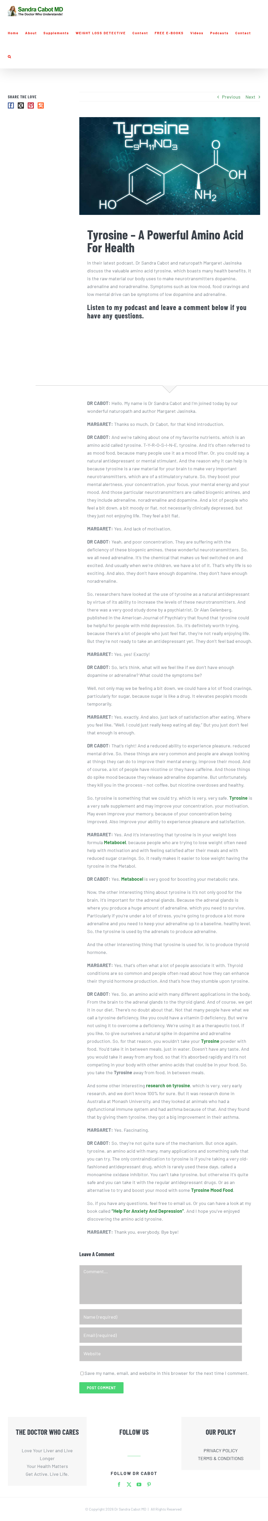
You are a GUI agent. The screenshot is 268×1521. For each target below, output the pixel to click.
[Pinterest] (31, 105)
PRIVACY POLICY (221, 1450)
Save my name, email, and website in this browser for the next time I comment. (167, 1373)
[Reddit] (41, 105)
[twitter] (129, 1484)
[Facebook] (11, 105)
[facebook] (119, 1484)
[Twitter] (21, 105)
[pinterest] (149, 1484)
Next (250, 97)
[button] (10, 56)
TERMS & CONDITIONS (221, 1458)
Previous (231, 97)
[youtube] (139, 1484)
